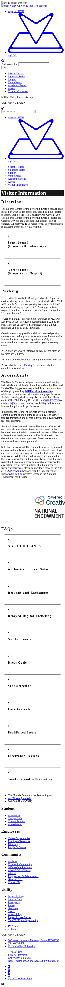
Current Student (16, 821)
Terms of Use (15, 951)
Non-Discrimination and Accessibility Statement (33, 960)
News (15, 926)
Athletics (12, 861)
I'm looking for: (9, 64)
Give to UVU (15, 879)
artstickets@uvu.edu (12, 403)
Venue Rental (15, 82)
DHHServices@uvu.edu (38, 391)
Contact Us (14, 882)
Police (11, 905)
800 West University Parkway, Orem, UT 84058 (33, 940)
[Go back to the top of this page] (3, 984)
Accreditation (15, 824)
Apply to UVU (16, 11)
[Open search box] (2, 60)
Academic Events (17, 85)
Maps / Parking (16, 896)
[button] (32, 2)
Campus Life (15, 818)
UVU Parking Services (30, 365)
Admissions (14, 815)
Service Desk (15, 899)
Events (14, 929)
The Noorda (40, 5)
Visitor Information (18, 91)
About (11, 88)
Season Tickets (16, 73)
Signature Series (16, 76)
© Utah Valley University (21, 946)
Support (12, 79)
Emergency (14, 902)
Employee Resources (19, 841)
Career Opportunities (19, 838)
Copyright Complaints (19, 957)
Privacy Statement (17, 954)
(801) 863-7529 (51, 400)
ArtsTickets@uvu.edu (19, 798)
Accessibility (15, 914)
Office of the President (20, 867)
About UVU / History (19, 870)
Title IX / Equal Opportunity (23, 920)
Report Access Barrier (19, 917)
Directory (13, 844)
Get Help (13, 908)
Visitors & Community (20, 864)
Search (11, 911)
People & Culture (17, 847)
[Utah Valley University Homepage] (17, 5)
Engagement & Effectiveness (23, 876)
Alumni (12, 873)
